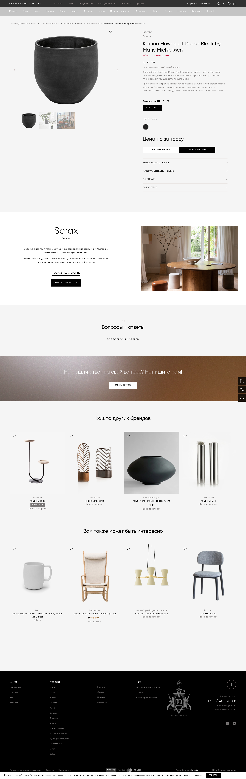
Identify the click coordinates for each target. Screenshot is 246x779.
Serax (147, 32)
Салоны (14, 693)
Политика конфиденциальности (25, 770)
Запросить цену (197, 150)
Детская (88, 11)
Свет (25, 11)
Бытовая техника (58, 734)
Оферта (49, 770)
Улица (102, 11)
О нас (13, 682)
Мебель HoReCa (58, 728)
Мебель (13, 11)
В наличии (196, 11)
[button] (15, 70)
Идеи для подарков (120, 11)
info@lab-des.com (227, 696)
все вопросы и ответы (123, 339)
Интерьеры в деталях (146, 698)
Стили (53, 749)
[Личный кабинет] (224, 3)
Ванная (74, 11)
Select (210, 11)
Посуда (50, 11)
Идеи (139, 682)
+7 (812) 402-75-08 (197, 4)
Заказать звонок (161, 150)
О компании (15, 687)
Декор (37, 11)
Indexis (194, 770)
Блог (12, 698)
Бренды (140, 4)
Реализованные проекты (148, 687)
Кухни (62, 11)
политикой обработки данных (89, 775)
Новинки (182, 11)
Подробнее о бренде (66, 273)
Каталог (55, 682)
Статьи (139, 693)
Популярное (56, 744)
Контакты (14, 703)
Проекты (126, 4)
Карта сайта (65, 770)
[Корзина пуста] (234, 3)
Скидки (168, 11)
